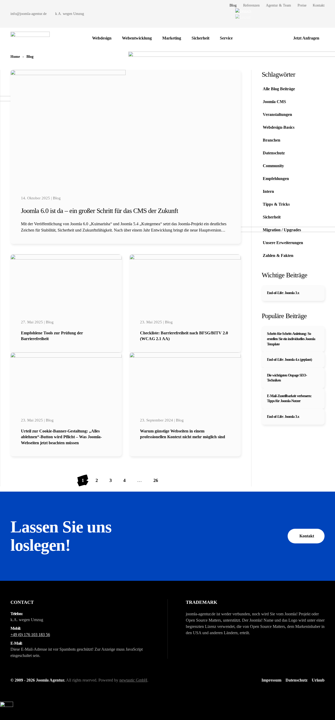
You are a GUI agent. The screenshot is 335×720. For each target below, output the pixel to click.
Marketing (171, 38)
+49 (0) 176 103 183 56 (30, 634)
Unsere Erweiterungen (283, 242)
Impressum (271, 680)
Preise (302, 5)
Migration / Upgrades (282, 230)
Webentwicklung (137, 38)
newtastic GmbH (133, 680)
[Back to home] (30, 38)
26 (155, 480)
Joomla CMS (274, 101)
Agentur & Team (278, 5)
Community (273, 166)
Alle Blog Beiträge (279, 89)
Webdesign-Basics (278, 127)
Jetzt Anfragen (306, 38)
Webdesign (101, 38)
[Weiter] (169, 480)
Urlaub (318, 680)
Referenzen (251, 5)
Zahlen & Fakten (278, 255)
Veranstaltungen (277, 114)
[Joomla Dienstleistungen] (243, 38)
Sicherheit (200, 38)
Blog (233, 5)
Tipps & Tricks (276, 204)
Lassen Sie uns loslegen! (60, 536)
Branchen (271, 140)
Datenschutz (274, 153)
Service (226, 38)
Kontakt (319, 5)
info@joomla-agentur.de (28, 14)
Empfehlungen (276, 178)
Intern (268, 191)
